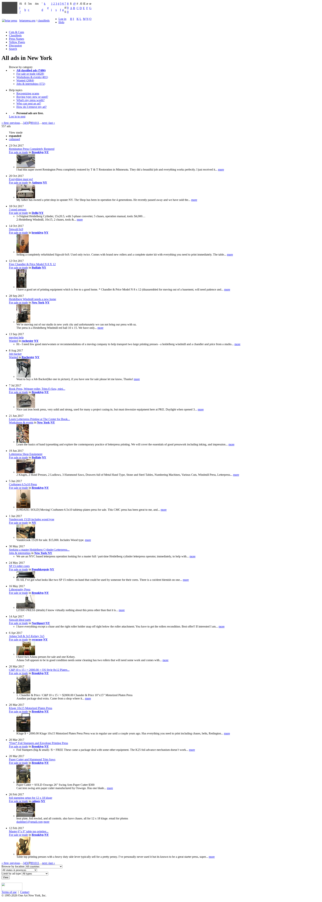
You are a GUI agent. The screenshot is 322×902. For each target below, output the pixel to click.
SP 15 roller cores (19, 566)
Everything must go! (21, 179)
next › (45, 122)
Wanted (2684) (25, 80)
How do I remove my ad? (31, 106)
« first (4, 122)
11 (37, 122)
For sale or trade (18, 152)
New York (38, 302)
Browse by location (12, 866)
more (221, 169)
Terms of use (9, 892)
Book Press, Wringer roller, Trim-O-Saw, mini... (37, 388)
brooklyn (37, 232)
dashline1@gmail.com (29, 821)
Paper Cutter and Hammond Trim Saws (32, 759)
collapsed (14, 139)
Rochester (28, 357)
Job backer (15, 353)
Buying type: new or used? (32, 96)
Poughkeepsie (40, 569)
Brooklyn (38, 152)
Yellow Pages (17, 42)
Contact (24, 892)
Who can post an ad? (28, 103)
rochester (27, 340)
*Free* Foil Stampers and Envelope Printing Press (38, 743)
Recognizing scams (27, 93)
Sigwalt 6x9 (16, 229)
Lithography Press (19, 589)
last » (52, 122)
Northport (38, 623)
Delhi (35, 212)
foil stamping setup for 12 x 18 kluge (30, 797)
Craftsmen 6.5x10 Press (23, 484)
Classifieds (15, 35)
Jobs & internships (20, 553)
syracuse (37, 639)
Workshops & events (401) (32, 77)
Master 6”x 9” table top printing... (28, 831)
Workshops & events (21, 422)
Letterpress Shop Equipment (25, 454)
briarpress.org (27, 20)
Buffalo (36, 267)
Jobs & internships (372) (30, 83)
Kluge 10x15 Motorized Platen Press (30, 708)
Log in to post (17, 116)
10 (34, 122)
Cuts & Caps (16, 32)
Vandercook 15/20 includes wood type (31, 519)
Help (61, 22)
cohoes (36, 801)
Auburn (37, 182)
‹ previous (14, 122)
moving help (16, 337)
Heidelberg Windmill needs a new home (32, 299)
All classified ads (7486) (31, 70)
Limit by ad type (11, 873)
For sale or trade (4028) (30, 73)
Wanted (13, 340)
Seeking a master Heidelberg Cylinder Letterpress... (39, 549)
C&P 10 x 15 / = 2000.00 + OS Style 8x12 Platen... (39, 669)
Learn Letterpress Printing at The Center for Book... (39, 419)
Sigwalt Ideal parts (20, 619)
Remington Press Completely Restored (31, 148)
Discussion (15, 45)
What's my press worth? (30, 100)
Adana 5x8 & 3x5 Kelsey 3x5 (26, 636)
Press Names (16, 38)
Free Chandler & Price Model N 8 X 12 (32, 264)
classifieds (44, 20)
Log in (62, 18)
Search (13, 48)
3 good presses (17, 209)
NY (46, 152)
